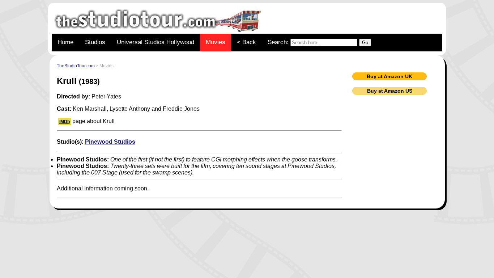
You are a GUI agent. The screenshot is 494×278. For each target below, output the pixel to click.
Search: (279, 42)
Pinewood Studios (110, 142)
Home (65, 42)
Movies (215, 42)
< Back (246, 42)
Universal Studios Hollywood (155, 42)
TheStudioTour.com (76, 65)
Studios (95, 42)
